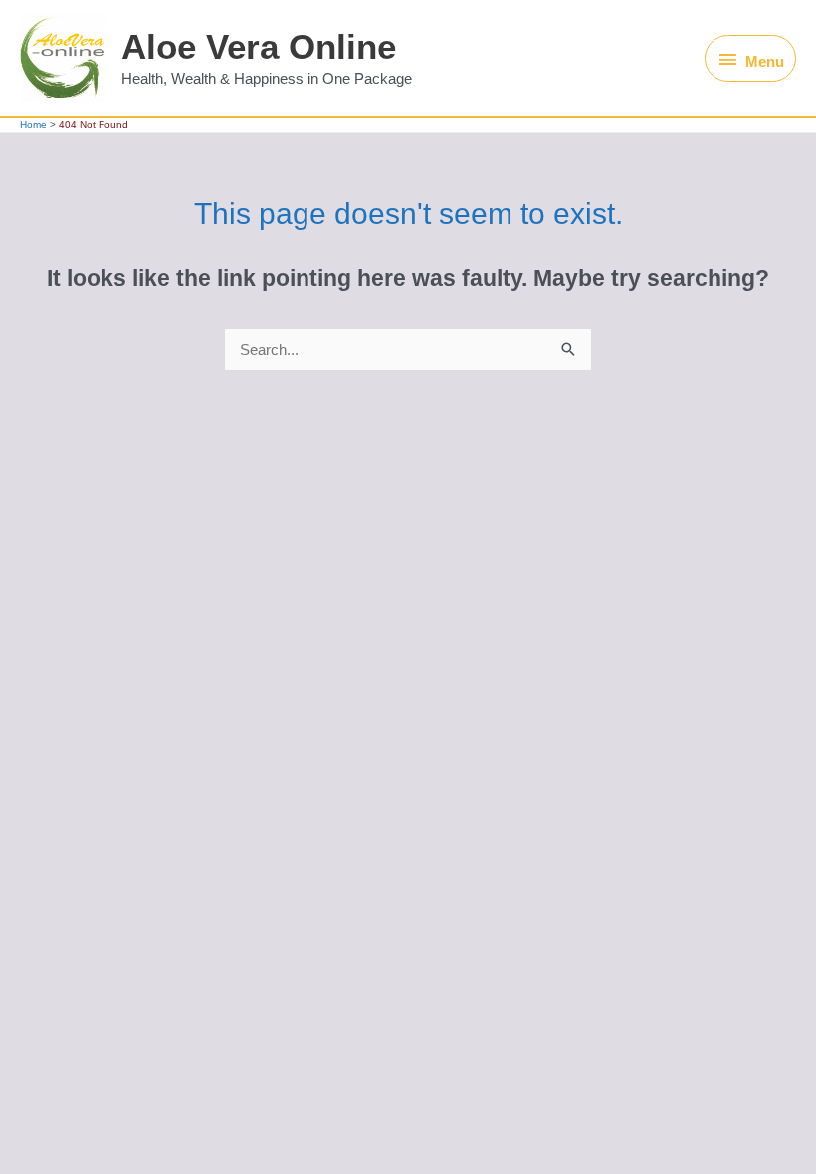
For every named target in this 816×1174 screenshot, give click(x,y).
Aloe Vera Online (258, 46)
